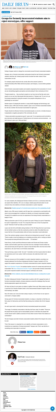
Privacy (5, 403)
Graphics (45, 8)
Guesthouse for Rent (25, 376)
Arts (10, 8)
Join (4, 408)
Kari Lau (25, 67)
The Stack (50, 8)
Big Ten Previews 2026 (16, 12)
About (4, 392)
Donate (45, 4)
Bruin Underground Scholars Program (23, 268)
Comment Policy (7, 405)
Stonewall (5, 401)
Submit (49, 4)
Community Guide (7, 406)
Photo (23, 8)
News (3, 8)
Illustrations (32, 8)
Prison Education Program (13, 266)
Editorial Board (6, 402)
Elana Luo (18, 67)
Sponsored (5, 398)
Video (27, 8)
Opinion (14, 8)
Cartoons (39, 8)
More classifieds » (32, 389)
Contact (5, 394)
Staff (4, 399)
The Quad (19, 8)
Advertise (40, 4)
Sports (7, 8)
